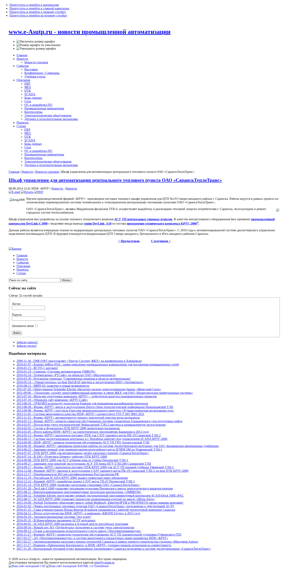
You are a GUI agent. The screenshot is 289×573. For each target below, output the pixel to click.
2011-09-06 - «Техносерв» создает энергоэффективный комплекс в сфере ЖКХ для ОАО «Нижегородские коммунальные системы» (105, 392)
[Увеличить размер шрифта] (36, 41)
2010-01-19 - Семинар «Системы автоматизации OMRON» (56, 371)
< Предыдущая (129, 241)
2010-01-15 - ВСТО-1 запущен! (37, 368)
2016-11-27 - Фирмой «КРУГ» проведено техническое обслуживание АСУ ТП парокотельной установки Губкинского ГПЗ (99, 534)
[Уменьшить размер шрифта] (36, 48)
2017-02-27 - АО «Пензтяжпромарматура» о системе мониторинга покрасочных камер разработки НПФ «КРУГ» (92, 538)
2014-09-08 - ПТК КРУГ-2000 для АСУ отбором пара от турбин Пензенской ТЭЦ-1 (72, 460)
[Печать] (27, 192)
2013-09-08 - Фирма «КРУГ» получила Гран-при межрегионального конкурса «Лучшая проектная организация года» (95, 410)
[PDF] (38, 192)
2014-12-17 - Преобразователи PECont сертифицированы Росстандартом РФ (68, 474)
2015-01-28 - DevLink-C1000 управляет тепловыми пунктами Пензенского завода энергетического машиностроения (95, 488)
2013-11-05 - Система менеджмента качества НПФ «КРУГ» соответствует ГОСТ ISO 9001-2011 (80, 414)
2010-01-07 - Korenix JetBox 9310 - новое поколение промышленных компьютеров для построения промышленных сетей (98, 364)
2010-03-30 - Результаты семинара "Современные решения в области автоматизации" (74, 378)
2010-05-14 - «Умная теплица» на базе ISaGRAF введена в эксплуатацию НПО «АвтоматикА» (80, 382)
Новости (27, 171)
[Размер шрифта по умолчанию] (39, 45)
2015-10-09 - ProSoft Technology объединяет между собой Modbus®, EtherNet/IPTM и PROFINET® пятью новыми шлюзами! (100, 502)
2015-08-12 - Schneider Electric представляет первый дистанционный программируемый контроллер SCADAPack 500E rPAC (100, 495)
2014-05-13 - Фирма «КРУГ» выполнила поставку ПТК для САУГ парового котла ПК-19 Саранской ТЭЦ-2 (89, 435)
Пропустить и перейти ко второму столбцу (38, 15)
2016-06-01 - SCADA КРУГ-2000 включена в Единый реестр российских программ (72, 524)
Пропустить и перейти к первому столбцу (37, 12)
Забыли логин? (27, 345)
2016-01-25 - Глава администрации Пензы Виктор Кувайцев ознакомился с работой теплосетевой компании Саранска (96, 509)
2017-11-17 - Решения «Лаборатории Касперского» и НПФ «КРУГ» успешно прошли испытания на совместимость (94, 545)
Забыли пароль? (27, 342)
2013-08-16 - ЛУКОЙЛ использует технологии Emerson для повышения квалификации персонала (82, 403)
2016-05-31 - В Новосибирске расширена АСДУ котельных (56, 520)
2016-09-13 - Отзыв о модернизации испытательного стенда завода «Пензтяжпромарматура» (79, 531)
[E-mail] (14, 192)
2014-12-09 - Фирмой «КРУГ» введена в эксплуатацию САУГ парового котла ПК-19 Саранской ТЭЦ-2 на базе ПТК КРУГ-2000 (102, 470)
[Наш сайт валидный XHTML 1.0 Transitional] (77, 566)
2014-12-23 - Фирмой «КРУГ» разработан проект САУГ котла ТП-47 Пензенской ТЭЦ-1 (76, 481)
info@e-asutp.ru (104, 562)
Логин (16, 303)
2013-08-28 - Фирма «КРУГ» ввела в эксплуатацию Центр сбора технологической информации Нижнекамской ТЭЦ (95, 407)
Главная (14, 171)
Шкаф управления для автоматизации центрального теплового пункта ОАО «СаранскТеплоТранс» (115, 180)
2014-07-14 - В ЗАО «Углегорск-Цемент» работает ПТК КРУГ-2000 (62, 456)
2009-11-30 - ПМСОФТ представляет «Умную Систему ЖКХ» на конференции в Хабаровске (79, 361)
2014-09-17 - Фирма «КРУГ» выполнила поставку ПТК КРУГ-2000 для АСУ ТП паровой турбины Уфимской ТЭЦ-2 (95, 467)
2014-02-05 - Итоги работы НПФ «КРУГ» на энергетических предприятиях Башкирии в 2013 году (83, 431)
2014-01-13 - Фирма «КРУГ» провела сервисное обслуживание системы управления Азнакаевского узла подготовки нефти (99, 421)
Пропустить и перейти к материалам (34, 4)
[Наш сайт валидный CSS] (27, 566)
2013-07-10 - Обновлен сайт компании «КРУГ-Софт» (52, 400)
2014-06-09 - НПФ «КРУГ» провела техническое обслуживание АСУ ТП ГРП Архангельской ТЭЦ (83, 442)
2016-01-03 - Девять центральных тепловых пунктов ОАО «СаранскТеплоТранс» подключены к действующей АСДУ (95, 506)
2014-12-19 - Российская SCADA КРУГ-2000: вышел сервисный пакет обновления (72, 478)
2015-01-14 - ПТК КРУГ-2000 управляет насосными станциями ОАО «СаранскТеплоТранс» (78, 485)
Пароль (17, 314)
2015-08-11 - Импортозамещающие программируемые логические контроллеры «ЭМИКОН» (79, 492)
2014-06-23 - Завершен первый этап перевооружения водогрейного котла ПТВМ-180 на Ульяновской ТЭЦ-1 (89, 449)
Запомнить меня (23, 326)
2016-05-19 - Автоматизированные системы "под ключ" (54, 516)
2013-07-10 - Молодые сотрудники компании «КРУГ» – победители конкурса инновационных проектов (87, 396)
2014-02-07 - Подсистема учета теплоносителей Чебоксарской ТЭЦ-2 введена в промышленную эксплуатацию (91, 424)
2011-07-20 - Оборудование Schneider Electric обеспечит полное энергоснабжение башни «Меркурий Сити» (89, 389)
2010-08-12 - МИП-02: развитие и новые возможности (53, 385)
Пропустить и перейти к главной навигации (39, 8)
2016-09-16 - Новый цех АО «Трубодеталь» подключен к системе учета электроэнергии (75, 527)
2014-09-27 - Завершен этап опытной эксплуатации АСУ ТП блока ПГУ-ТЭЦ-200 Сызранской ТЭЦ (84, 463)
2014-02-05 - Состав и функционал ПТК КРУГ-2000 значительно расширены (68, 428)
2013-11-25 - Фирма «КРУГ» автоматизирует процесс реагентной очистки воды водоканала (78, 417)
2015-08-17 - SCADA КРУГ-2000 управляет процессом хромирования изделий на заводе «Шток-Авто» (86, 499)
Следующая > (161, 241)
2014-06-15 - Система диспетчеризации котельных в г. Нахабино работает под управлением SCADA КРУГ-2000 (92, 439)
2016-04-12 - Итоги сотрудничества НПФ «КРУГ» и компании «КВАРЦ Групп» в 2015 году (78, 513)
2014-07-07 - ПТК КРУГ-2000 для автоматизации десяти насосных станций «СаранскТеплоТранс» (83, 453)
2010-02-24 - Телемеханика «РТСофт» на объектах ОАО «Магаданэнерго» (66, 375)
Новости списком (47, 171)
